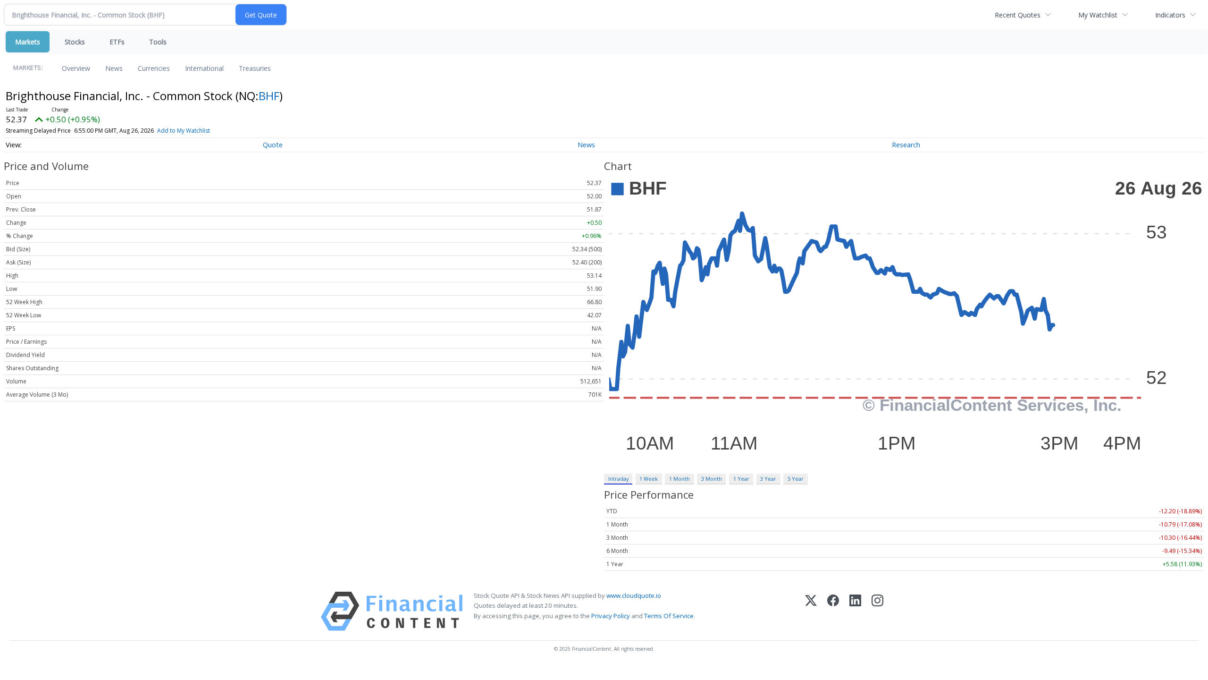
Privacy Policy (610, 616)
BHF (269, 95)
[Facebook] (833, 611)
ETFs (117, 41)
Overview (76, 68)
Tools (158, 41)
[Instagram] (877, 611)
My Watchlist (1097, 14)
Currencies (154, 68)
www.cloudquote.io (633, 595)
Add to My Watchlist (183, 131)
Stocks (75, 41)
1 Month (679, 478)
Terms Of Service (669, 616)
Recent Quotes (1017, 14)
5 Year (796, 478)
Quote (273, 144)
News (114, 68)
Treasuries (255, 68)
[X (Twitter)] (811, 611)
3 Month (711, 478)
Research (906, 144)
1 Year (741, 478)
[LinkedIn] (855, 611)
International (204, 68)
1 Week (648, 478)
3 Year (768, 478)
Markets (27, 41)
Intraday (618, 478)
